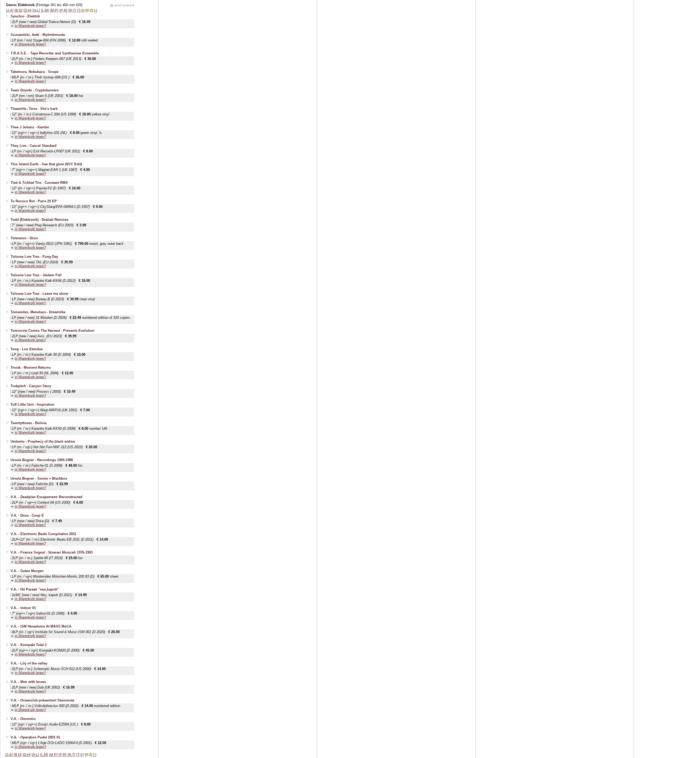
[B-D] (18, 10)
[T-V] (80, 10)
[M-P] (54, 10)
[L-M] (45, 10)
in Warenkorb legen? (30, 26)
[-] (95, 10)
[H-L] (36, 10)
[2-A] (9, 10)
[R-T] (72, 10)
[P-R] (63, 10)
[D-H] (27, 10)
